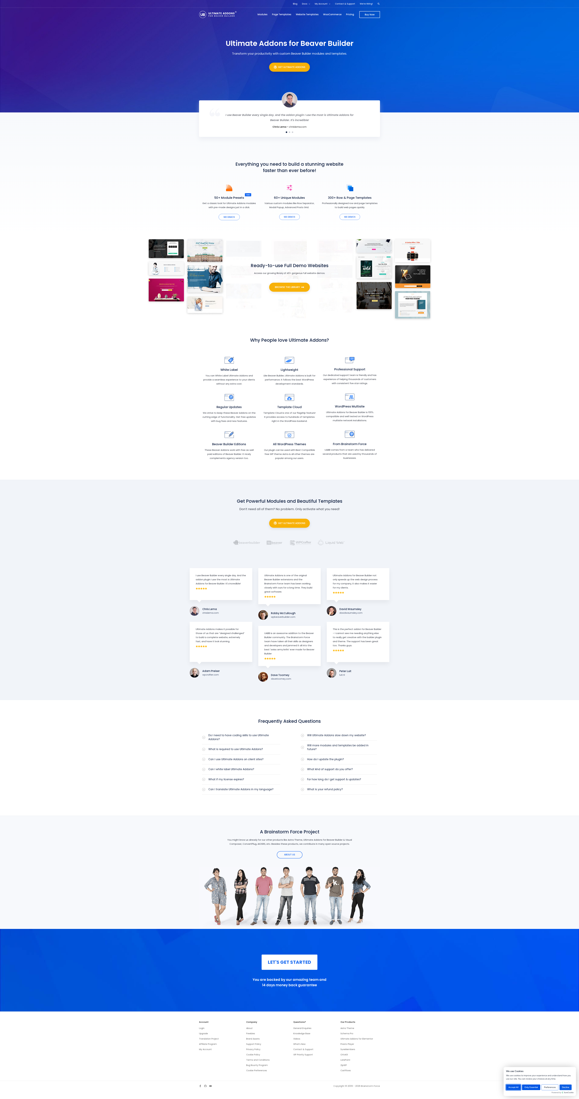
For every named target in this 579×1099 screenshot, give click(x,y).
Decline (565, 1087)
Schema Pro (346, 1033)
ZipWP (343, 1065)
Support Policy (253, 1044)
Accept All (513, 1087)
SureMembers (347, 1049)
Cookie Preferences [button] (256, 1070)
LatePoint (345, 1059)
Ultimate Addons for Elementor (356, 1038)
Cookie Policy (253, 1054)
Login (201, 1028)
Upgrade (203, 1033)
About (249, 1028)
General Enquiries (302, 1028)
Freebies (250, 1033)
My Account (205, 1049)
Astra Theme (347, 1028)
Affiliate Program (208, 1044)
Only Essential (531, 1087)
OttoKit (344, 1054)
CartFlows (345, 1070)
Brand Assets (253, 1038)
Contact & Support (303, 1049)
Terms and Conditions (258, 1059)
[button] (308, 3)
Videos (296, 1038)
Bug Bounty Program (257, 1065)
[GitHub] (205, 1086)
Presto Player (347, 1044)
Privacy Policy (253, 1049)
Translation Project (209, 1038)
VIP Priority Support (303, 1054)
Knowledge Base (301, 1033)
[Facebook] (200, 1086)
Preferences (550, 1087)
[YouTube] (210, 1086)
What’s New (299, 1044)
